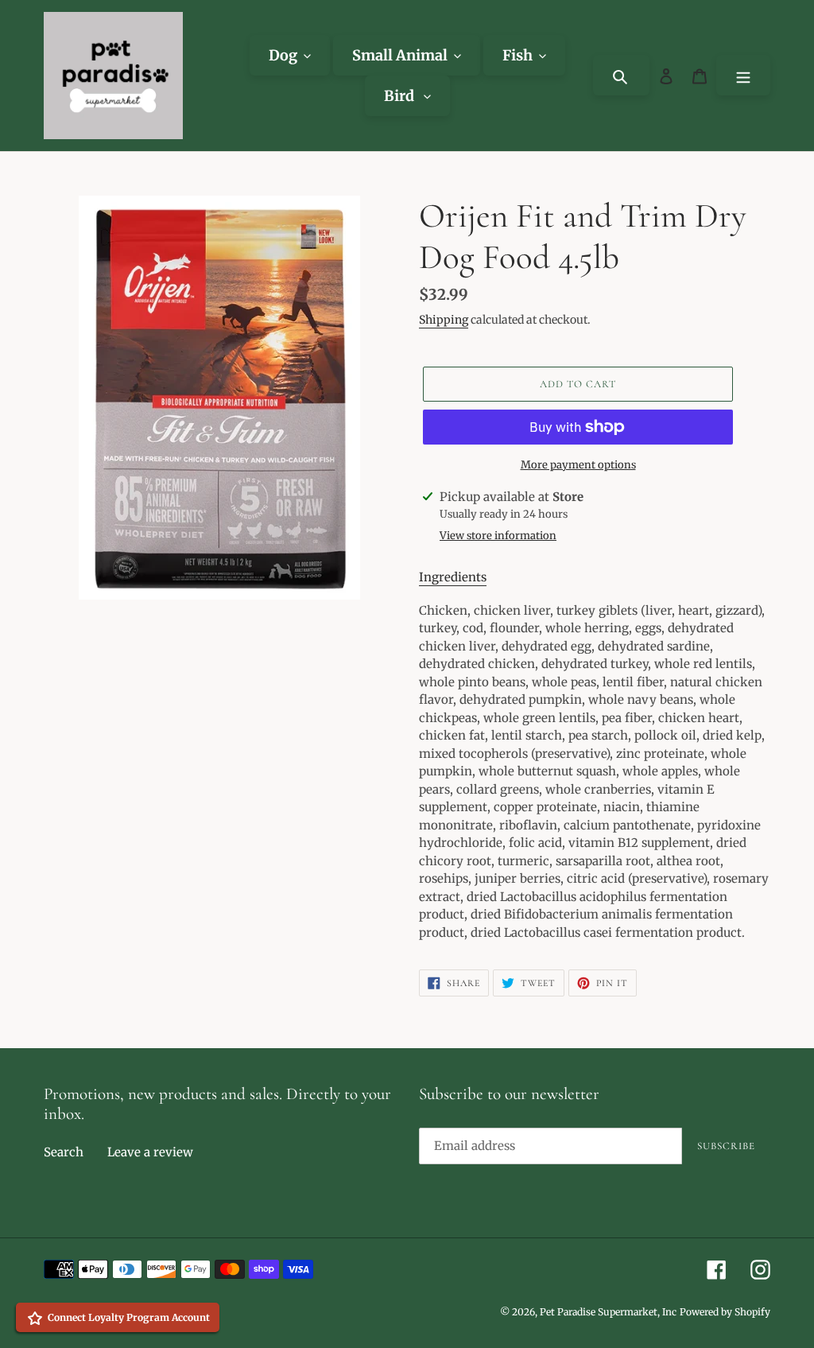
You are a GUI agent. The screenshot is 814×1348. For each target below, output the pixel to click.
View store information (498, 535)
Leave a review (150, 1152)
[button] (452, 577)
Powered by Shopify (725, 1312)
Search (63, 1152)
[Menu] (743, 75)
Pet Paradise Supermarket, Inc (608, 1312)
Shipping (443, 320)
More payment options (578, 465)
